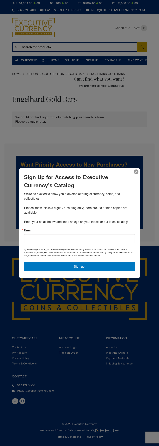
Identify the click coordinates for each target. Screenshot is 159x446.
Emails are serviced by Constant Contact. (80, 255)
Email (28, 230)
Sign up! (79, 266)
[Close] (136, 171)
